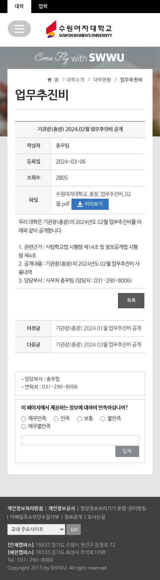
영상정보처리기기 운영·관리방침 (113, 508)
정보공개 (73, 517)
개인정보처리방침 (25, 508)
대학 (19, 6)
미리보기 (94, 204)
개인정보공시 (61, 508)
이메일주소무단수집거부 (34, 517)
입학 (43, 6)
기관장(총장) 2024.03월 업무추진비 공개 (98, 345)
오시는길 (96, 517)
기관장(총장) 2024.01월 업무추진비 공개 (98, 328)
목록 (131, 300)
